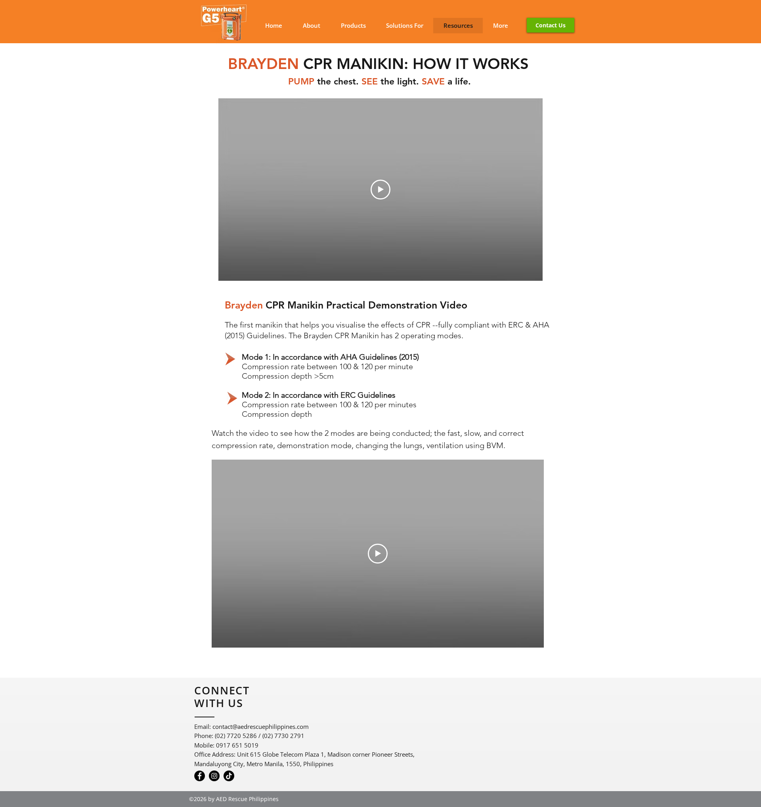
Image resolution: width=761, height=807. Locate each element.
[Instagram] (214, 776)
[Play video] (380, 189)
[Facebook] (199, 776)
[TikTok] (229, 776)
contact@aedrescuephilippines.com (260, 726)
